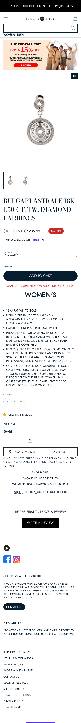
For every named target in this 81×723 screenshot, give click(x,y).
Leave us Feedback (15, 683)
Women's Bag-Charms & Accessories (40, 484)
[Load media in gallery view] (10, 180)
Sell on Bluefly (13, 689)
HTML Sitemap (12, 707)
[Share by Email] (6, 440)
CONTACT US (14, 607)
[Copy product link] (15, 440)
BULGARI (9, 424)
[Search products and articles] (72, 28)
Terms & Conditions (17, 695)
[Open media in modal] (74, 76)
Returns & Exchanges (18, 658)
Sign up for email (46, 634)
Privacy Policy (13, 701)
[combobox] (40, 28)
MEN (20, 35)
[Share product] (30, 440)
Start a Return (13, 664)
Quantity (7, 394)
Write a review (40, 522)
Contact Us (11, 677)
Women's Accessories (40, 478)
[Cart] (75, 18)
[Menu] (5, 18)
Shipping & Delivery (16, 652)
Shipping (7, 266)
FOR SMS (68, 634)
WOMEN (9, 35)
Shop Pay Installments (18, 670)
